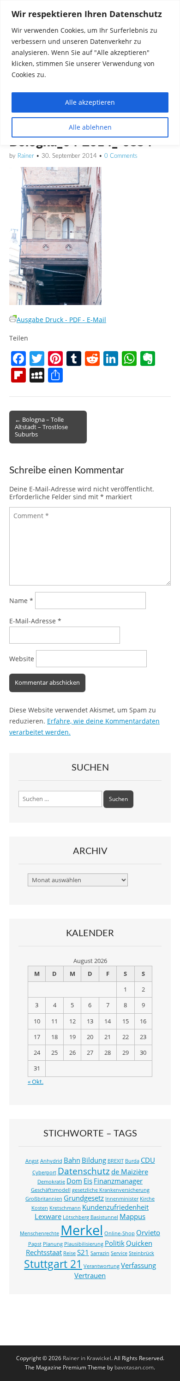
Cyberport (44, 1172)
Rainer (26, 156)
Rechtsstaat (44, 1252)
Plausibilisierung (83, 1244)
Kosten (39, 1208)
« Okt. (35, 1082)
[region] (90, 72)
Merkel (81, 1230)
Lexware (48, 1216)
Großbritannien (43, 1199)
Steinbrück (141, 1253)
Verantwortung (102, 1266)
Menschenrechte (39, 1233)
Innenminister (121, 1199)
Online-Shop (119, 1233)
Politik (115, 1243)
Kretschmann (65, 1208)
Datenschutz (84, 1171)
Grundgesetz (84, 1198)
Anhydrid (51, 1161)
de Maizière (129, 1172)
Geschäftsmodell (51, 1190)
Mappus (132, 1216)
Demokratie (51, 1181)
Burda (132, 1161)
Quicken (139, 1243)
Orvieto (148, 1233)
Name (21, 600)
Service (119, 1253)
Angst (32, 1161)
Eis (88, 1181)
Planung (53, 1244)
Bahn (72, 1160)
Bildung (94, 1160)
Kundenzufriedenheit (115, 1207)
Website (21, 658)
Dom (74, 1181)
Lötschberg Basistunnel (90, 1217)
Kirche (147, 1199)
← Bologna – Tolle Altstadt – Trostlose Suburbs (41, 426)
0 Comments (121, 156)
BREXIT (116, 1161)
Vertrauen (90, 1275)
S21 (83, 1252)
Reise (69, 1253)
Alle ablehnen (90, 127)
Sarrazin (99, 1253)
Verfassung (138, 1265)
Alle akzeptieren (90, 102)
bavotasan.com (134, 1367)
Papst (35, 1244)
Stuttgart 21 (53, 1264)
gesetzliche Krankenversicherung (111, 1190)
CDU (148, 1160)
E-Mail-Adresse (35, 620)
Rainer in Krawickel (87, 1358)
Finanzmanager (118, 1181)
